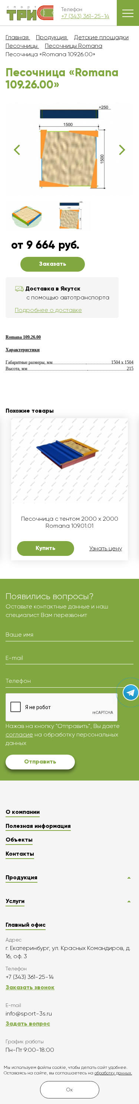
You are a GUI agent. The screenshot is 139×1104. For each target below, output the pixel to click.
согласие (19, 734)
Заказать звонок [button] (30, 987)
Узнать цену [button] (105, 548)
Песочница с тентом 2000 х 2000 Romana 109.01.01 (69, 522)
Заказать (52, 263)
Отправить (40, 761)
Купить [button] (46, 547)
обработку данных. (113, 1073)
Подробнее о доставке (48, 309)
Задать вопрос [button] (28, 1023)
